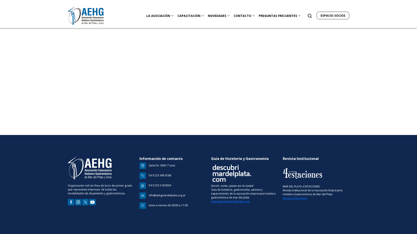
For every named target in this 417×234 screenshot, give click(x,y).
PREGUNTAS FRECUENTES (278, 16)
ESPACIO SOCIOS (333, 15)
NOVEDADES (217, 16)
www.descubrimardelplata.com (230, 201)
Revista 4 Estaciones (295, 198)
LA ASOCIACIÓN (158, 16)
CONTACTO (243, 16)
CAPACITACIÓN (189, 16)
